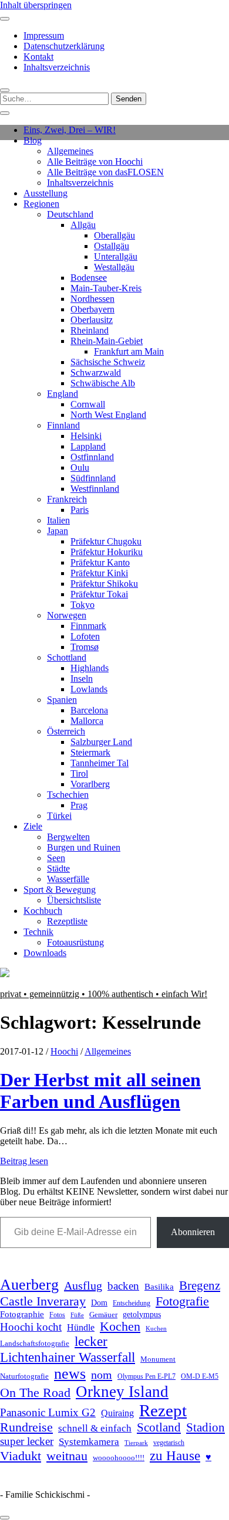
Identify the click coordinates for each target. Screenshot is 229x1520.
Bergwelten (68, 837)
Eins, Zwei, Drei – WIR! (69, 130)
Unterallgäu (115, 256)
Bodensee (88, 278)
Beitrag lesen (24, 1161)
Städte (58, 868)
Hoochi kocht (31, 1327)
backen (123, 1286)
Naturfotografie (24, 1376)
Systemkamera (89, 1441)
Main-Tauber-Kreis (106, 288)
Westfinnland (94, 489)
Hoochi (64, 1051)
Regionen (41, 204)
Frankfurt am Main (129, 351)
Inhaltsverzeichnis (56, 67)
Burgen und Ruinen (83, 847)
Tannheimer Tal (99, 763)
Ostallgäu (111, 246)
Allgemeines (70, 151)
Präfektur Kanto (100, 562)
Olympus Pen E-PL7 (146, 1376)
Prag (78, 805)
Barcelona (89, 710)
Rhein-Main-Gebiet (106, 341)
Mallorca (86, 721)
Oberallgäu (114, 235)
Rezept (163, 1410)
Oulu (79, 467)
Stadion (205, 1427)
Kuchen (156, 1328)
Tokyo (82, 605)
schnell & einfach (95, 1428)
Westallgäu (114, 267)
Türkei (59, 816)
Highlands (89, 668)
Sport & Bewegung (59, 890)
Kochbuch (42, 911)
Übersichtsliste (74, 900)
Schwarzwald (95, 373)
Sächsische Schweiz (107, 362)
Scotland (159, 1427)
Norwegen (66, 615)
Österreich (66, 731)
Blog (32, 140)
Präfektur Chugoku (106, 541)
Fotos (57, 1315)
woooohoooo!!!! (118, 1457)
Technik (38, 932)
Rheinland (89, 330)
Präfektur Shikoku (104, 584)
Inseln (81, 679)
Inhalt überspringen (36, 5)
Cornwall (87, 404)
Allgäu (83, 225)
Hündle (81, 1327)
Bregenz (199, 1285)
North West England (108, 415)
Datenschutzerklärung (64, 46)
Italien (58, 520)
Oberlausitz (91, 320)
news (70, 1373)
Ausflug (83, 1285)
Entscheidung (131, 1303)
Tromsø (84, 647)
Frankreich (67, 499)
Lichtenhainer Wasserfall (67, 1357)
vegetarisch (168, 1443)
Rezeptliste (67, 921)
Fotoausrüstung (75, 942)
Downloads (44, 953)
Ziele (32, 826)
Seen (56, 858)
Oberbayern (92, 309)
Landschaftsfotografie (34, 1343)
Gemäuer (103, 1315)
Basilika (159, 1286)
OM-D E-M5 (199, 1376)
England (62, 394)
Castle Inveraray (43, 1301)
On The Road (35, 1393)
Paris (79, 510)
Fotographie (22, 1314)
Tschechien (68, 795)
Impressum (43, 35)
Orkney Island (122, 1391)
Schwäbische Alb (102, 383)
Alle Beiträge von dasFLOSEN (105, 172)
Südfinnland (93, 478)
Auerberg (29, 1284)
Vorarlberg (90, 784)
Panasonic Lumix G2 (48, 1412)
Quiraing (117, 1413)
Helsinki (86, 436)
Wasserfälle (68, 879)
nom (101, 1374)
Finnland (63, 425)
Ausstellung (45, 193)
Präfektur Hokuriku (106, 552)
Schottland (66, 657)
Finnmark (88, 626)
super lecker (26, 1441)
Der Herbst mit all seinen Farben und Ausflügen (100, 1090)
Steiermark (90, 752)
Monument (158, 1359)
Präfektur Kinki (99, 573)
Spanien (62, 700)
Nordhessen (92, 299)
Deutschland (70, 214)
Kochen (120, 1327)
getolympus (142, 1314)
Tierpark (136, 1442)
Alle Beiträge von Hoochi (95, 161)
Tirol (79, 773)
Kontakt (38, 57)
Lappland (88, 446)
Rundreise (26, 1427)
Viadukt (20, 1455)
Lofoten (85, 636)
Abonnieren (193, 1232)
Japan (57, 531)
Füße (77, 1315)
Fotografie (182, 1301)
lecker (91, 1341)
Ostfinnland (92, 457)
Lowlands (88, 689)
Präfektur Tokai (99, 594)
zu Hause (175, 1455)
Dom (99, 1302)
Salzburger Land (101, 742)
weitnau (66, 1455)
